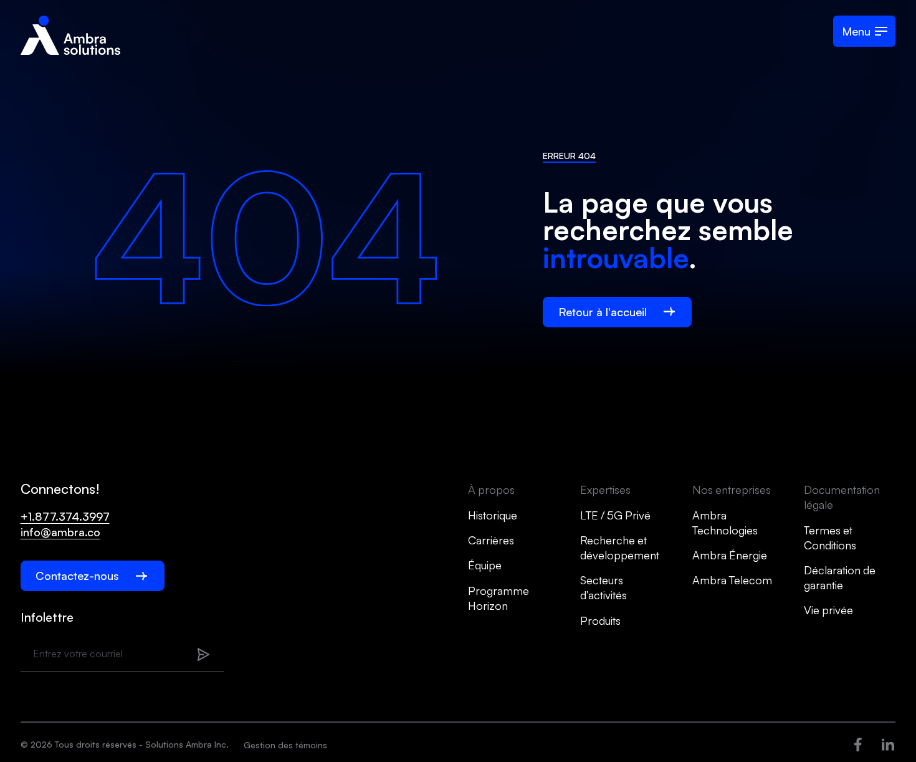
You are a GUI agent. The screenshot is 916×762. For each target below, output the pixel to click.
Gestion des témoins (285, 745)
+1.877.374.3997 (65, 516)
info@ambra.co (60, 532)
